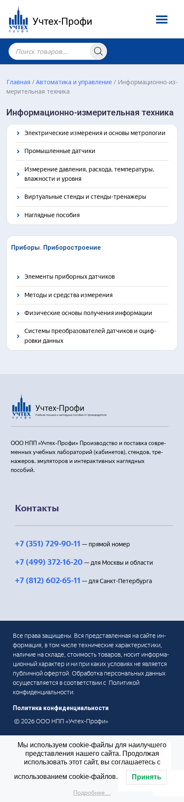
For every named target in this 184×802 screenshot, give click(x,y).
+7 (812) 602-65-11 (47, 580)
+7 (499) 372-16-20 (49, 562)
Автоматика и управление (74, 82)
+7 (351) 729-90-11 (47, 543)
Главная (18, 82)
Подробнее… (92, 792)
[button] (161, 19)
